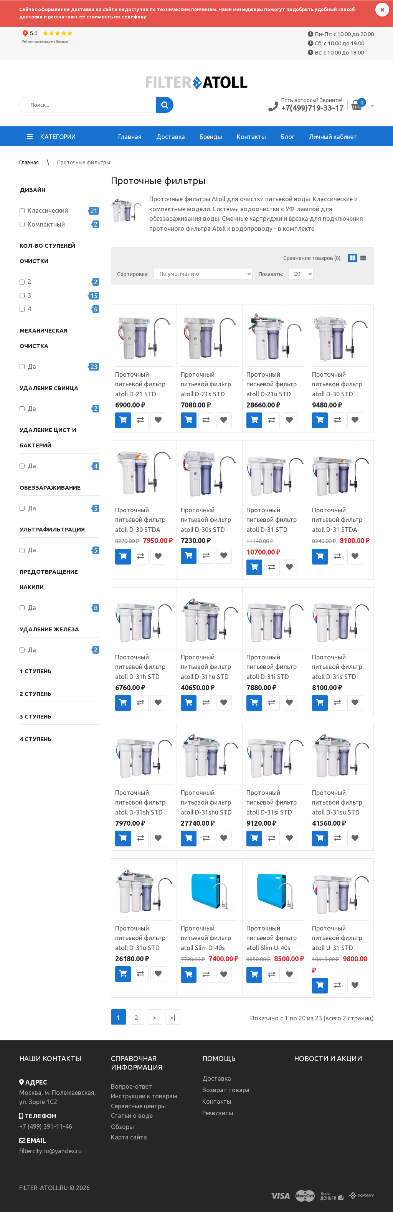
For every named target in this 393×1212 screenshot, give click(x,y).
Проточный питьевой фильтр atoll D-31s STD (337, 667)
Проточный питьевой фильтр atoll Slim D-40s (206, 938)
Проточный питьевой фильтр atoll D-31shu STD (206, 802)
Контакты (216, 1101)
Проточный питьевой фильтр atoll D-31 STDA (337, 520)
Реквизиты (217, 1112)
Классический (48, 210)
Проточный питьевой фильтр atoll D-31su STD (337, 802)
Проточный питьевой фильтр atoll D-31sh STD (140, 802)
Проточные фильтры (83, 162)
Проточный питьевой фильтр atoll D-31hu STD (206, 667)
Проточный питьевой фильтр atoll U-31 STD (337, 938)
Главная (29, 162)
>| (172, 1017)
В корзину (123, 420)
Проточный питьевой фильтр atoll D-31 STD (271, 520)
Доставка (216, 1078)
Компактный (46, 224)
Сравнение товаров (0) (311, 258)
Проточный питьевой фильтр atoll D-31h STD (140, 667)
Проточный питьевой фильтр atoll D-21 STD (140, 384)
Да (32, 366)
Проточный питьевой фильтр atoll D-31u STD (140, 938)
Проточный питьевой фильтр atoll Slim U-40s (271, 938)
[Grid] (352, 258)
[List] (363, 258)
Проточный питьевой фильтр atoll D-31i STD (271, 667)
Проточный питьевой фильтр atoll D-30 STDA (140, 520)
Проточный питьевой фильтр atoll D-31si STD (271, 802)
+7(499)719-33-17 (312, 107)
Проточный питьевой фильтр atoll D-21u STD (271, 384)
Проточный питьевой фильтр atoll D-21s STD (206, 384)
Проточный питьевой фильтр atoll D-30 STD (337, 384)
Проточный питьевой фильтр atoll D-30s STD (206, 520)
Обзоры (122, 1126)
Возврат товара (225, 1089)
